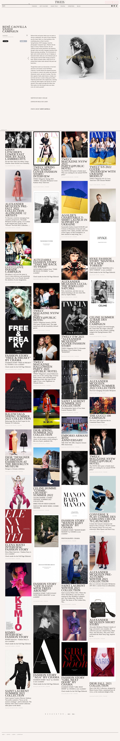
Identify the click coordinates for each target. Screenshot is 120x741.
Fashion (5, 35)
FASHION (34, 6)
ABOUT (3, 734)
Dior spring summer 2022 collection (43, 432)
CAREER (13, 734)
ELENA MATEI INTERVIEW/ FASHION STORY (16, 547)
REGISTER (108, 2)
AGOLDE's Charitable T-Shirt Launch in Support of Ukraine (74, 220)
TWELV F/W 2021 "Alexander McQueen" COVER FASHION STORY (73, 341)
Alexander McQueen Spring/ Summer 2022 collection (102, 385)
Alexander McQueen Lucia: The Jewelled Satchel (74, 285)
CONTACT (8, 734)
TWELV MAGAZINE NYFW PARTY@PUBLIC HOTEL (102, 460)
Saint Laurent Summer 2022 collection (73, 403)
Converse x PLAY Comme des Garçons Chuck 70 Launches (103, 518)
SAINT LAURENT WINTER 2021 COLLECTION (73, 588)
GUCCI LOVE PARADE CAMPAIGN (14, 269)
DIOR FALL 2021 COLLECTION (101, 684)
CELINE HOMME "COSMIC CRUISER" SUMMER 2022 (44, 492)
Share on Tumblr (23, 41)
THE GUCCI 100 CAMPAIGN (100, 416)
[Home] (60, 2)
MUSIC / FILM (54, 6)
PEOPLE (63, 6)
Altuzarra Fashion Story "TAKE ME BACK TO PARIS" (45, 263)
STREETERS (71, 6)
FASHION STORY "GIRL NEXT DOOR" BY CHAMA (73, 681)
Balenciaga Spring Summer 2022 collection (18, 416)
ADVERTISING (20, 734)
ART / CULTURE (44, 6)
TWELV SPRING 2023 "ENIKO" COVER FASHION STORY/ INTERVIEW (45, 172)
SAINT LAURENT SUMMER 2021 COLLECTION (17, 693)
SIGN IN (115, 2)
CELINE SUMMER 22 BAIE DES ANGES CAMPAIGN (102, 321)
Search (3, 5)
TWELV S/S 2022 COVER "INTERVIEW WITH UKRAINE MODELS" (103, 171)
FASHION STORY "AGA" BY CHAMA (46, 676)
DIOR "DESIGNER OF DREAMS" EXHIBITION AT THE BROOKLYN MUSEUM (17, 462)
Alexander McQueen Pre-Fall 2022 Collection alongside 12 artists (16, 209)
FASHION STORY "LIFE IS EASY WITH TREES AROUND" (44, 587)
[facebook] (112, 6)
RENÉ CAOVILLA (45, 109)
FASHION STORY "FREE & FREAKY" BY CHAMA (18, 358)
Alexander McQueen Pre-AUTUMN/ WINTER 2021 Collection (101, 577)
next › (69, 714)
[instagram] (114, 6)
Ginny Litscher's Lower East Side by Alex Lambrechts (15, 154)
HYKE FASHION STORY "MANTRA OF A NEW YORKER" (102, 262)
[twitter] (116, 6)
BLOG (78, 6)
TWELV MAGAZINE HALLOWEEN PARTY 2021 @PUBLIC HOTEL (45, 366)
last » (73, 714)
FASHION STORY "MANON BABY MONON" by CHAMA (73, 524)
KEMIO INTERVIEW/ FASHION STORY (16, 635)
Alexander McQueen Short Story (102, 622)
